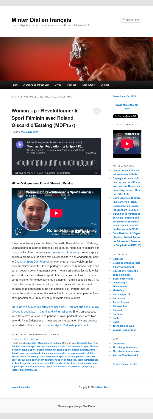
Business (118, 258)
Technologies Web (123, 325)
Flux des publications (125, 347)
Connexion (119, 343)
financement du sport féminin (82, 346)
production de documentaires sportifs (46, 353)
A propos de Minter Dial (36, 84)
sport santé (26, 366)
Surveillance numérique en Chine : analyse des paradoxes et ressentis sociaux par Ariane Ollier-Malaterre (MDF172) (126, 221)
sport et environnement (44, 359)
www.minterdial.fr (21, 387)
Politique (118, 314)
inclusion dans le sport (23, 349)
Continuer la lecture (25, 339)
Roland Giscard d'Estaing (25, 356)
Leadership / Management (38, 343)
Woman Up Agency (67, 252)
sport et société (46, 363)
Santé (116, 318)
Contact (105, 84)
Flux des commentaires (126, 351)
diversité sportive (30, 346)
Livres (58, 84)
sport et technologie (65, 363)
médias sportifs (80, 349)
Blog (15, 84)
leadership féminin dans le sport (54, 349)
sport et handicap (67, 359)
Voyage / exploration (124, 330)
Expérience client (123, 278)
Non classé (119, 298)
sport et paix (29, 363)
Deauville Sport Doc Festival (31, 261)
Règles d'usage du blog (125, 364)
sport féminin (84, 363)
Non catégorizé (121, 294)
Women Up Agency (82, 366)
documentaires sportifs (53, 346)
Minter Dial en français (41, 19)
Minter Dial (102, 387)
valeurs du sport (62, 366)
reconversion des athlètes (81, 353)
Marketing (118, 290)
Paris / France (121, 302)
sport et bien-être (49, 356)
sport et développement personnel (77, 356)
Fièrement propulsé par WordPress (76, 406)
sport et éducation (21, 359)
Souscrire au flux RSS (124, 96)
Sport (116, 322)
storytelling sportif (43, 366)
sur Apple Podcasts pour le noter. (71, 325)
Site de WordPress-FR (125, 355)
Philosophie (120, 306)
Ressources (88, 84)
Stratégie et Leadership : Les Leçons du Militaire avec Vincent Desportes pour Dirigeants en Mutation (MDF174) (127, 186)
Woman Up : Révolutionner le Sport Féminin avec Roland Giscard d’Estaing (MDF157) (45, 117)
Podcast (71, 84)
